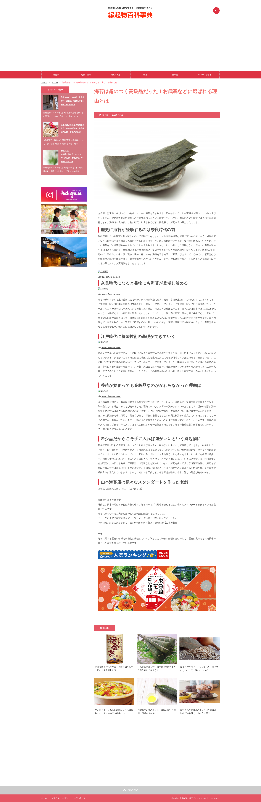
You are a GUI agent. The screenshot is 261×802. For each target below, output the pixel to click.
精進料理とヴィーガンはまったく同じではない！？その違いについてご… (199, 668)
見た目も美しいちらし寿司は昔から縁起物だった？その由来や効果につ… (114, 711)
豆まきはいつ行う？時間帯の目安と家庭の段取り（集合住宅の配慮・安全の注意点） (72, 128)
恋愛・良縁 (86, 74)
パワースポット (205, 74)
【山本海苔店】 (135, 488)
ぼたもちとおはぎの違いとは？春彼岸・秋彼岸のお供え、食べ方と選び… (199, 711)
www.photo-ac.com (111, 277)
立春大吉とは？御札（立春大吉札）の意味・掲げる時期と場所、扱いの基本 (72, 101)
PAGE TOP (132, 790)
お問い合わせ (79, 798)
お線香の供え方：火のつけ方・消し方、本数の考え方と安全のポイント (72, 158)
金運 (145, 74)
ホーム (44, 798)
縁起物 (56, 74)
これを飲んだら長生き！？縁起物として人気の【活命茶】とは (114, 668)
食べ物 (175, 74)
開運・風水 (116, 74)
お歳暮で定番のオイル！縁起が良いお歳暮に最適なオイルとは (157, 711)
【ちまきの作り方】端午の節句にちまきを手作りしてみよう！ (157, 668)
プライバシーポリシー (61, 798)
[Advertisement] (130, 44)
